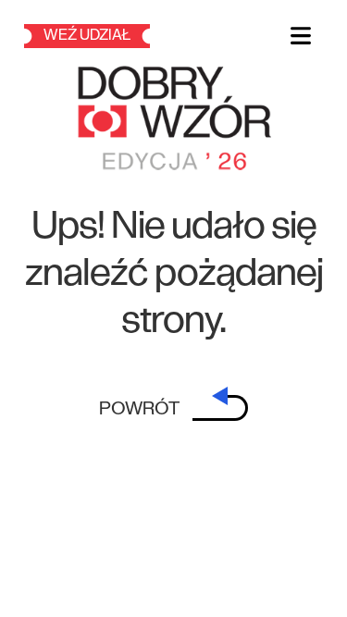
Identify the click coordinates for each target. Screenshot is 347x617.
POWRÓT (141, 409)
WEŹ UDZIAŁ (86, 35)
